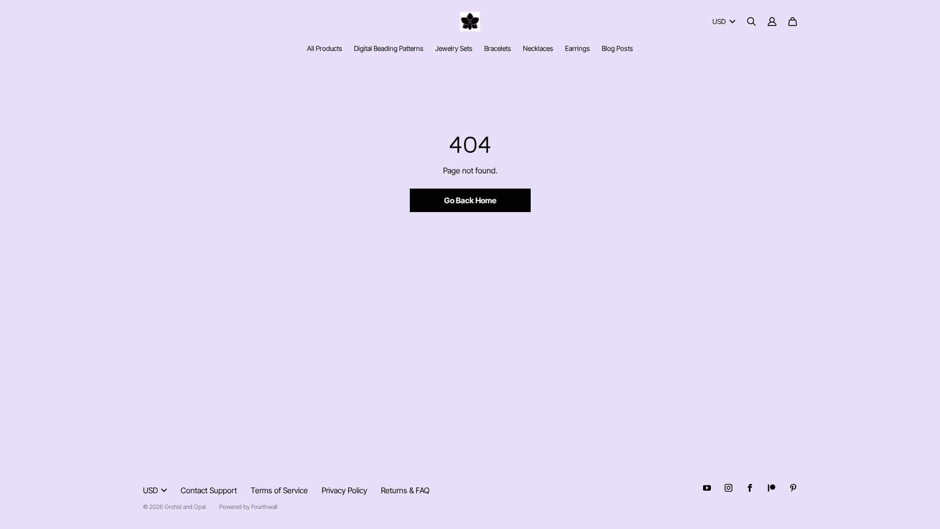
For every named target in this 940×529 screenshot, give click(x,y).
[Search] (751, 21)
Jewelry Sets (453, 48)
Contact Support (209, 490)
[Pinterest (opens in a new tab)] (793, 488)
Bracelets (497, 48)
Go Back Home (470, 200)
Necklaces (538, 48)
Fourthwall (264, 506)
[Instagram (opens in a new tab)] (728, 488)
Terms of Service (279, 490)
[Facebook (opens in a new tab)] (750, 488)
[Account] (772, 21)
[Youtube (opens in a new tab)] (707, 488)
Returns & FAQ (405, 490)
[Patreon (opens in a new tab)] (771, 488)
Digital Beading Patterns (388, 48)
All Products (324, 48)
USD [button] (719, 21)
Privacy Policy (344, 490)
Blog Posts (617, 48)
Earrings (577, 48)
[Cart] (792, 21)
